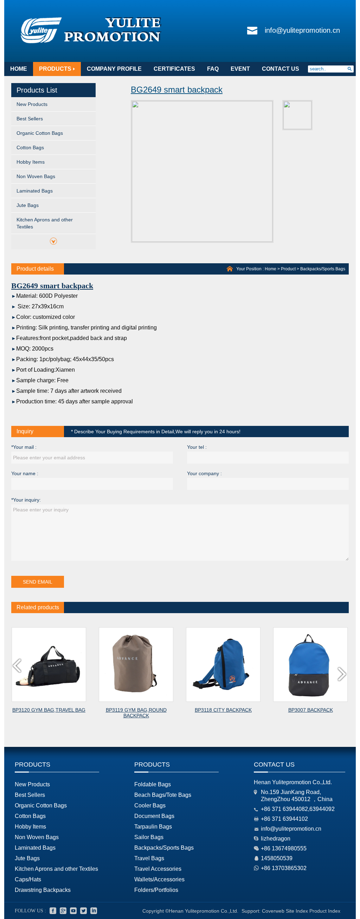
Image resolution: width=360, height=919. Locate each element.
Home (270, 268)
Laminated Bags (35, 191)
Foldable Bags (152, 784)
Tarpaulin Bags (153, 827)
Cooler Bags (150, 805)
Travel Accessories (157, 869)
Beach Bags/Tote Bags (162, 795)
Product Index (324, 911)
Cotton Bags (30, 147)
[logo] (91, 43)
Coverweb (273, 911)
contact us (280, 69)
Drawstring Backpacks (43, 890)
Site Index (297, 911)
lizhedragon (275, 839)
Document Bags (154, 816)
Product (288, 268)
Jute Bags (28, 205)
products (55, 69)
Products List (37, 90)
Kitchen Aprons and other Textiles (45, 223)
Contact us (274, 764)
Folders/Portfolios (156, 890)
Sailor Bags (148, 837)
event (240, 69)
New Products (32, 104)
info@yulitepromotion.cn (302, 30)
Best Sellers (30, 118)
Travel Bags (149, 858)
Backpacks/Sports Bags (322, 268)
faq (213, 69)
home (18, 69)
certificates (174, 69)
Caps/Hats (28, 879)
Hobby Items (31, 162)
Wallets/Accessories (159, 879)
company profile (114, 69)
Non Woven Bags (36, 176)
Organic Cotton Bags (40, 133)
